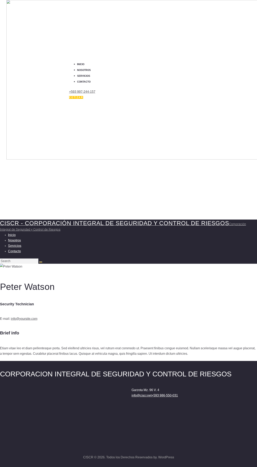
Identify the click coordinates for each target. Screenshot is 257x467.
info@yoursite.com (24, 318)
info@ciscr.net (142, 395)
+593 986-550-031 (165, 395)
